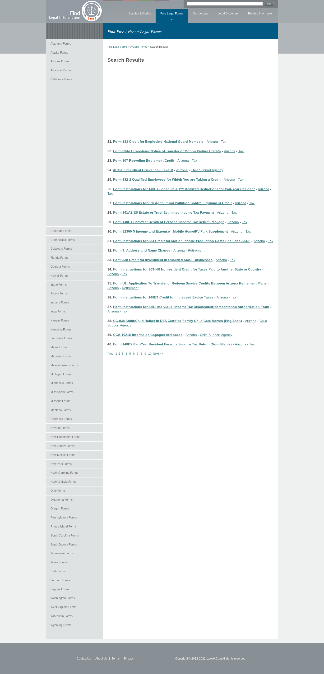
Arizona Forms (60, 61)
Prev (110, 353)
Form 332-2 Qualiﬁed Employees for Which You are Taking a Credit (167, 179)
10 (150, 353)
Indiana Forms (60, 302)
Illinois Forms (59, 293)
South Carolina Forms (65, 535)
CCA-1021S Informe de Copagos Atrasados (147, 335)
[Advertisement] (74, 155)
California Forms (61, 79)
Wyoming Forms (61, 625)
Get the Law (200, 13)
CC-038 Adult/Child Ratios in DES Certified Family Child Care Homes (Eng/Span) (177, 321)
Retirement (196, 250)
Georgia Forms (60, 266)
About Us (101, 658)
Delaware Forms (61, 248)
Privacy (129, 658)
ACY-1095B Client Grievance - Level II (143, 170)
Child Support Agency (207, 170)
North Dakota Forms (63, 481)
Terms (116, 658)
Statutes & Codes (140, 13)
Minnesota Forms (62, 383)
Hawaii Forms (59, 275)
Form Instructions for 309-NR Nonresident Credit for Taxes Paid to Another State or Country (187, 269)
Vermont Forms (60, 580)
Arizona (212, 141)
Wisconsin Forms (62, 616)
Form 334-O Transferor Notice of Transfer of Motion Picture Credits (167, 151)
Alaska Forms (59, 52)
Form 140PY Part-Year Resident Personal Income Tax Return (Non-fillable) (172, 344)
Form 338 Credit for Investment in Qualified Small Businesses (163, 260)
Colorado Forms (61, 231)
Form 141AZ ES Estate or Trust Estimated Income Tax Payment (163, 212)
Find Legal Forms (117, 46)
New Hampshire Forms (65, 437)
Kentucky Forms (61, 329)
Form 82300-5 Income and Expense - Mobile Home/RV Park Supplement (170, 231)
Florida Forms (59, 257)
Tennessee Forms (62, 553)
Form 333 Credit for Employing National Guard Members (158, 141)
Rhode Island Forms (64, 526)
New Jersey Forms (62, 446)
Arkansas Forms (61, 70)
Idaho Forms (59, 284)
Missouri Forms (60, 401)
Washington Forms (63, 598)
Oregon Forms (60, 508)
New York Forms (61, 464)
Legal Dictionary (228, 13)
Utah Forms (58, 571)
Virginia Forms (60, 589)
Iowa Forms (58, 311)
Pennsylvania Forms (64, 517)
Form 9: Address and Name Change (141, 250)
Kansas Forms (60, 320)
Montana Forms (61, 410)
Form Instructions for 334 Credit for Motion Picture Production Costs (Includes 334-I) (181, 241)
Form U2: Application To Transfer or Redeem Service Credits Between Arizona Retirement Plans (190, 283)
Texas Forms (59, 562)
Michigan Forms (61, 374)
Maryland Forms (61, 356)
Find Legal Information (74, 11)
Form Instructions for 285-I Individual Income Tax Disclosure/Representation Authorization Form (191, 307)
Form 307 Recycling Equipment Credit (143, 160)
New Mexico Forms (63, 455)
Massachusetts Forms (65, 365)
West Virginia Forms (63, 607)
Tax (223, 141)
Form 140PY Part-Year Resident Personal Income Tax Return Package (168, 222)
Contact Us (84, 658)
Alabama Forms (61, 43)
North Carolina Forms (64, 472)
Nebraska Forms (61, 419)
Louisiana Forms (61, 338)
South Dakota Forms (64, 544)
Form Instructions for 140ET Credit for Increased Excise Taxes (163, 297)
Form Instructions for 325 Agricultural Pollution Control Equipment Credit (172, 203)
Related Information (260, 13)
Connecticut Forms (63, 240)
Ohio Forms (58, 490)
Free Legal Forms (171, 13)
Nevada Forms (60, 428)
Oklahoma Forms (62, 499)
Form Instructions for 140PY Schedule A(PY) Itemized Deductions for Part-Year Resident (184, 189)
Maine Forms (59, 347)
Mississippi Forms (62, 392)
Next (156, 353)
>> (161, 353)
